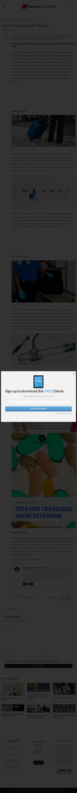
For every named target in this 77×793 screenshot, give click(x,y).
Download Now (39, 409)
